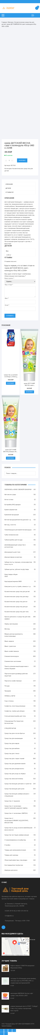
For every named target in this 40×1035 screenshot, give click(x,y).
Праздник (7, 691)
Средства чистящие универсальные (16, 835)
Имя (7, 298)
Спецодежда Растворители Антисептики (13, 722)
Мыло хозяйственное (11, 651)
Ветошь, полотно (10, 525)
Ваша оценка (9, 278)
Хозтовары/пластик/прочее (13, 865)
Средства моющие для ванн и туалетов (17, 784)
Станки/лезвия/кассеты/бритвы (15, 840)
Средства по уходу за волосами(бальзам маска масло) (18, 829)
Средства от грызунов (12, 801)
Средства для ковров (11, 743)
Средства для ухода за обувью (15, 773)
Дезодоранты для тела (12, 552)
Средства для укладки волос (14, 768)
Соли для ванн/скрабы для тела (15, 716)
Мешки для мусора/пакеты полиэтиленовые (13, 635)
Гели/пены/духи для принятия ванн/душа (17, 530)
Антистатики (8, 499)
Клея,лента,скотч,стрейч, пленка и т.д (17, 586)
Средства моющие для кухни (14, 789)
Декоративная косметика (13, 557)
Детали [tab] (8, 188)
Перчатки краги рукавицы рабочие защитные (16, 675)
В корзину (22, 160)
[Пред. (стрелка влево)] (2, 1033)
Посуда (6, 686)
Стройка (7, 845)
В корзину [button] (10, 383)
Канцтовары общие (10, 574)
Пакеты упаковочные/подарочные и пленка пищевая (16, 667)
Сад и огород (8, 701)
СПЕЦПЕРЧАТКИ (10, 728)
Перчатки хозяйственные (13, 681)
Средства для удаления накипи (14, 763)
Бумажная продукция (11, 514)
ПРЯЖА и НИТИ (9, 696)
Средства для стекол (11, 753)
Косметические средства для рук (16, 606)
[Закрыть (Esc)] (14, 1030)
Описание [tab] (9, 184)
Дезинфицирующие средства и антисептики (15, 546)
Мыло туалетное (10, 646)
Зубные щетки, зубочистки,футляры (16, 569)
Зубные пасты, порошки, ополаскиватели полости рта (18, 563)
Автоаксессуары (10, 494)
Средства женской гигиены (13, 778)
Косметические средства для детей (16, 591)
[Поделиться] (10, 1030)
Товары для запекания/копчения (15, 850)
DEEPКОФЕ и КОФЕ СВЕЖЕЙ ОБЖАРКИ (17, 489)
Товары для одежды (11, 855)
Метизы (7, 629)
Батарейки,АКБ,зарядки (12, 504)
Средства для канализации (13, 738)
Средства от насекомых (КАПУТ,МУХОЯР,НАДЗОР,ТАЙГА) (16, 807)
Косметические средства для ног (15, 601)
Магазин (10, 22)
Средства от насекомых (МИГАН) (16, 813)
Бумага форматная (10, 509)
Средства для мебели (11, 748)
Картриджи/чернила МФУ (13, 581)
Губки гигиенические (11, 535)
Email (7, 305)
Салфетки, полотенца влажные (14, 706)
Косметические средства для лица (16, 596)
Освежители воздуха (11, 656)
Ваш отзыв (9, 285)
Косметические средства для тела (16, 611)
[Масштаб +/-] (2, 1030)
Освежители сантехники (12, 661)
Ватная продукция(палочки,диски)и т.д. (17, 520)
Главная (4, 22)
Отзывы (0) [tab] (9, 192)
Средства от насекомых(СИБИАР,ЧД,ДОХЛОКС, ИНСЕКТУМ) (16, 820)
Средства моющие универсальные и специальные (16, 795)
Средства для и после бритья (14, 733)
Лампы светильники (11, 624)
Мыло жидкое (9, 641)
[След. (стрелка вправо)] (6, 1033)
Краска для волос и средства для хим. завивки (17, 618)
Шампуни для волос (11, 870)
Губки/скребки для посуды (13, 540)
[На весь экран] (6, 1030)
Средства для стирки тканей (14, 758)
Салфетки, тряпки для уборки (14, 711)
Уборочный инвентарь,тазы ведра (15, 860)
